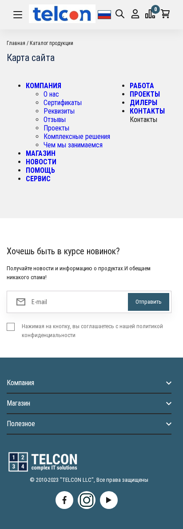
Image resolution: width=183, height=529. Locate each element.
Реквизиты (59, 111)
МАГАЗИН (41, 153)
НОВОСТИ (41, 162)
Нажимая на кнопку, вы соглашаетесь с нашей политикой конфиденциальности (92, 330)
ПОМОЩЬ (40, 170)
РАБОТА (142, 85)
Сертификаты (63, 102)
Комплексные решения (77, 136)
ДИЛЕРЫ (143, 102)
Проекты (56, 128)
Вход (135, 14)
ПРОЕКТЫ (145, 94)
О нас (51, 94)
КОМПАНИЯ (43, 85)
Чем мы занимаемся (73, 145)
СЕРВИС (38, 179)
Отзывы (55, 119)
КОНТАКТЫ (147, 111)
